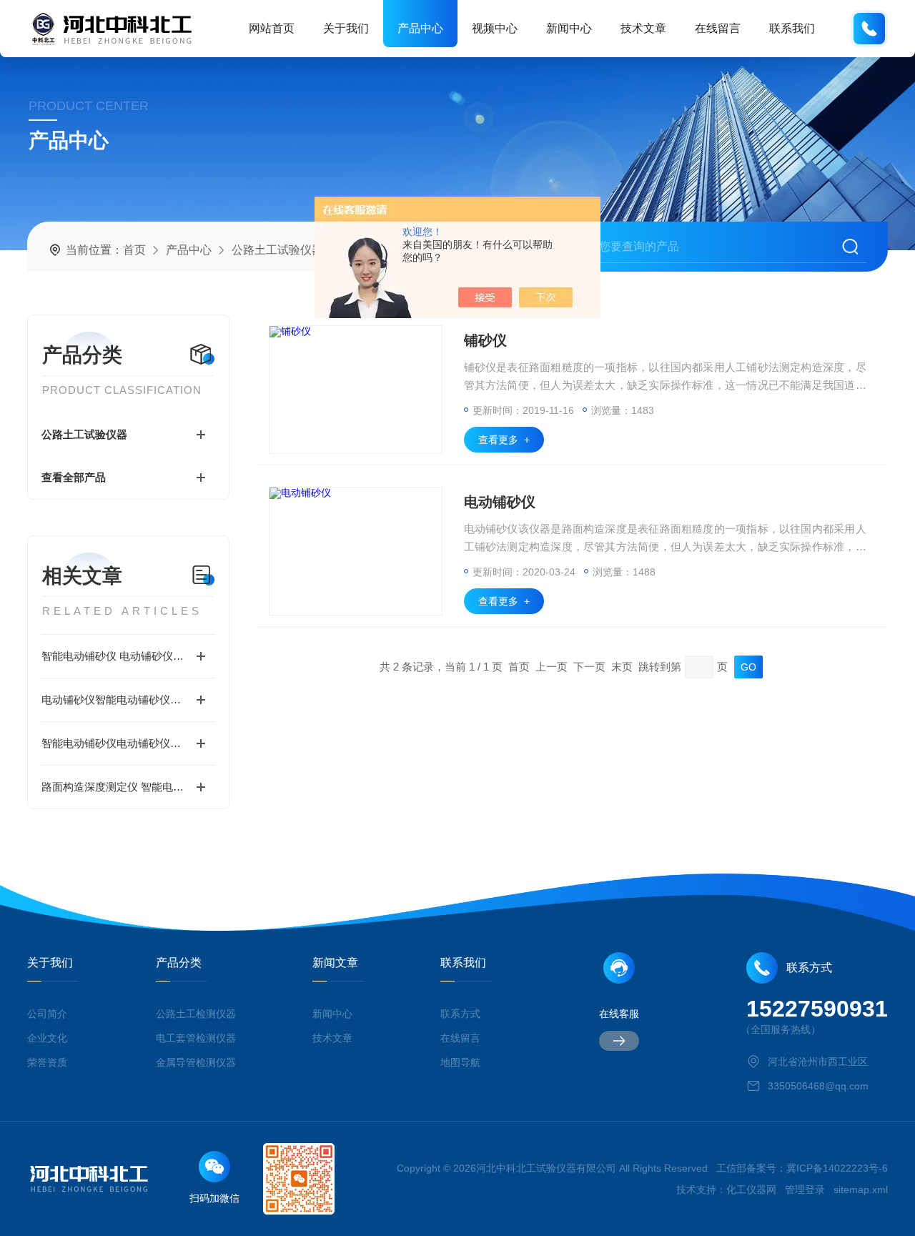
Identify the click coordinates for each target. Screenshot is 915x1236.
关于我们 (346, 28)
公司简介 (47, 1013)
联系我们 (792, 28)
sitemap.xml (861, 1189)
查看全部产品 (73, 477)
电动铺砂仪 (499, 502)
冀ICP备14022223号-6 (837, 1168)
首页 (134, 250)
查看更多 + (504, 439)
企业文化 (47, 1038)
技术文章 (643, 28)
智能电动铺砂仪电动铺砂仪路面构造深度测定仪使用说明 (128, 743)
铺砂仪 (485, 340)
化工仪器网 (751, 1189)
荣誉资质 (47, 1062)
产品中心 (420, 28)
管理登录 (805, 1189)
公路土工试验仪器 (277, 250)
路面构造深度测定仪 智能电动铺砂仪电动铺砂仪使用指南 (128, 787)
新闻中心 (569, 28)
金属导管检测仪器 (196, 1062)
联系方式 (460, 1013)
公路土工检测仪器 (196, 1013)
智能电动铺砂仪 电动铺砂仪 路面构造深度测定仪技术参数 (128, 656)
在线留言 (718, 28)
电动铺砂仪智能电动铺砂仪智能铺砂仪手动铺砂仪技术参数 (128, 699)
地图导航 (460, 1062)
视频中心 (495, 28)
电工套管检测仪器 (196, 1038)
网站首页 (272, 28)
